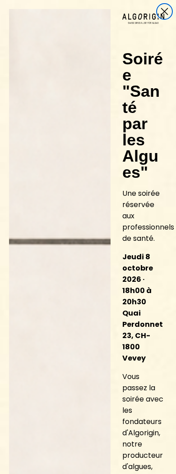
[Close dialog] (164, 11)
